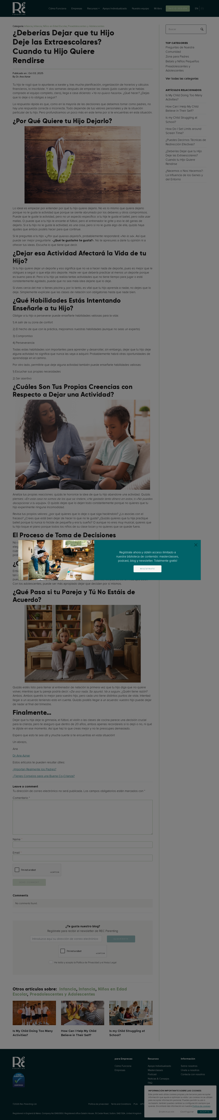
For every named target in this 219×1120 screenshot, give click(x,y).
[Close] (196, 545)
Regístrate (147, 569)
